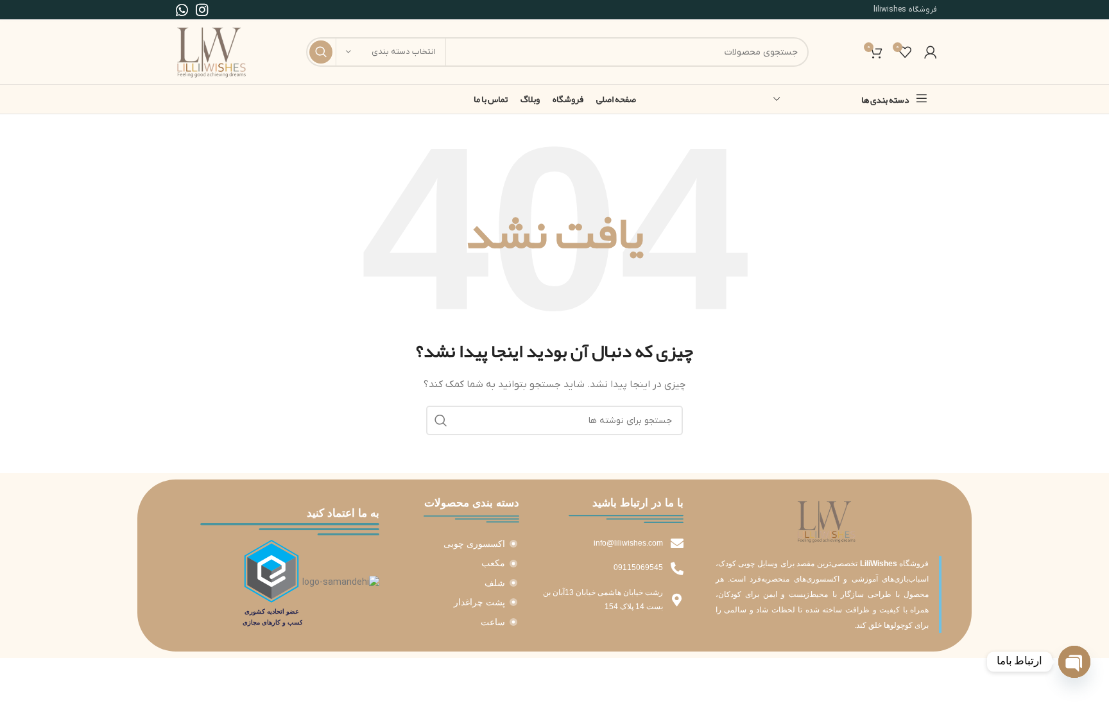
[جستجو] (320, 52)
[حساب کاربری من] (930, 52)
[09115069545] (677, 568)
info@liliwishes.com (628, 543)
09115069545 (638, 567)
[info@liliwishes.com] (677, 543)
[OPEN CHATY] (1074, 662)
